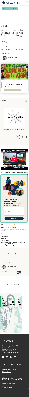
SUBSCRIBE (14, 218)
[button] (14, 201)
